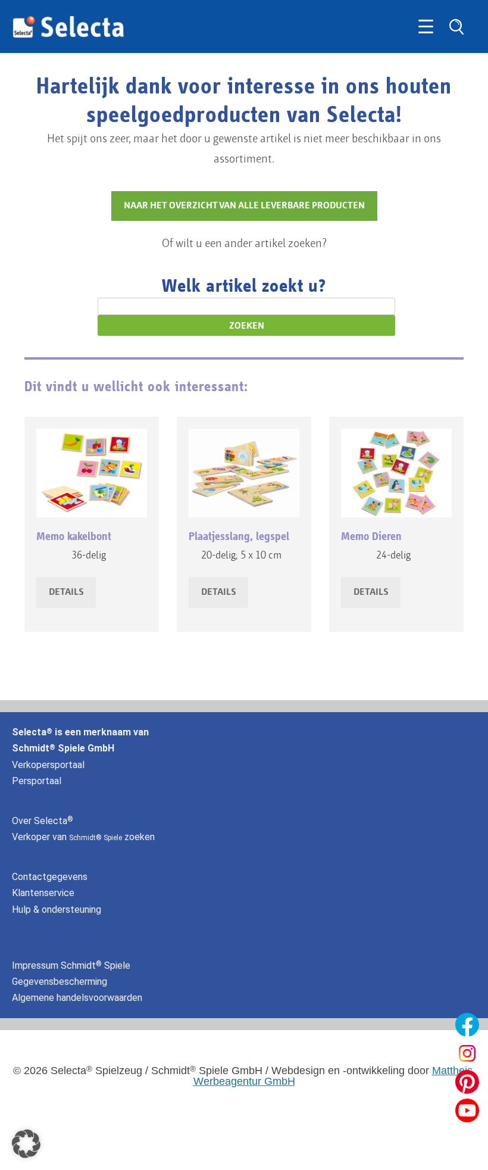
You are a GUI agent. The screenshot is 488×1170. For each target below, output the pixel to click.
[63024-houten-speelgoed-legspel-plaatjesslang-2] (244, 473)
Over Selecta (42, 820)
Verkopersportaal (48, 764)
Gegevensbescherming (59, 981)
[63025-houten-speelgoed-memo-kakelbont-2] (91, 473)
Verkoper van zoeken (83, 837)
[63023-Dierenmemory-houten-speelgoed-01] (396, 473)
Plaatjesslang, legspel (239, 536)
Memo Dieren (371, 536)
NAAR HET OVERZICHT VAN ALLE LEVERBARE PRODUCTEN (244, 206)
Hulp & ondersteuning (56, 909)
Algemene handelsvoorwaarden (77, 997)
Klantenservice (43, 892)
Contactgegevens (49, 876)
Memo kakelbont (73, 536)
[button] (26, 1144)
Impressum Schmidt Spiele (72, 965)
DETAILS (66, 592)
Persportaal (36, 781)
